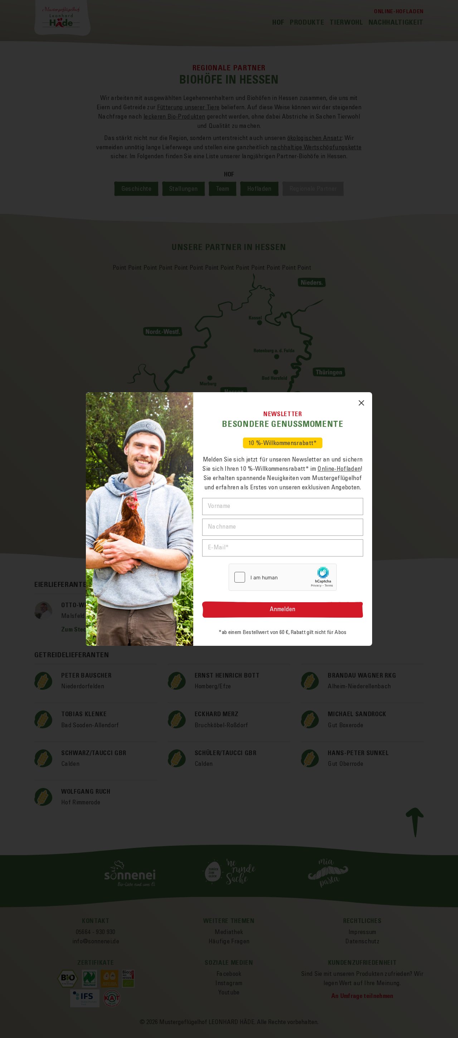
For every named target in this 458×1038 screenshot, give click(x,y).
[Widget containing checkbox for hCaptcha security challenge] (283, 577)
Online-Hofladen (339, 469)
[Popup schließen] (361, 403)
